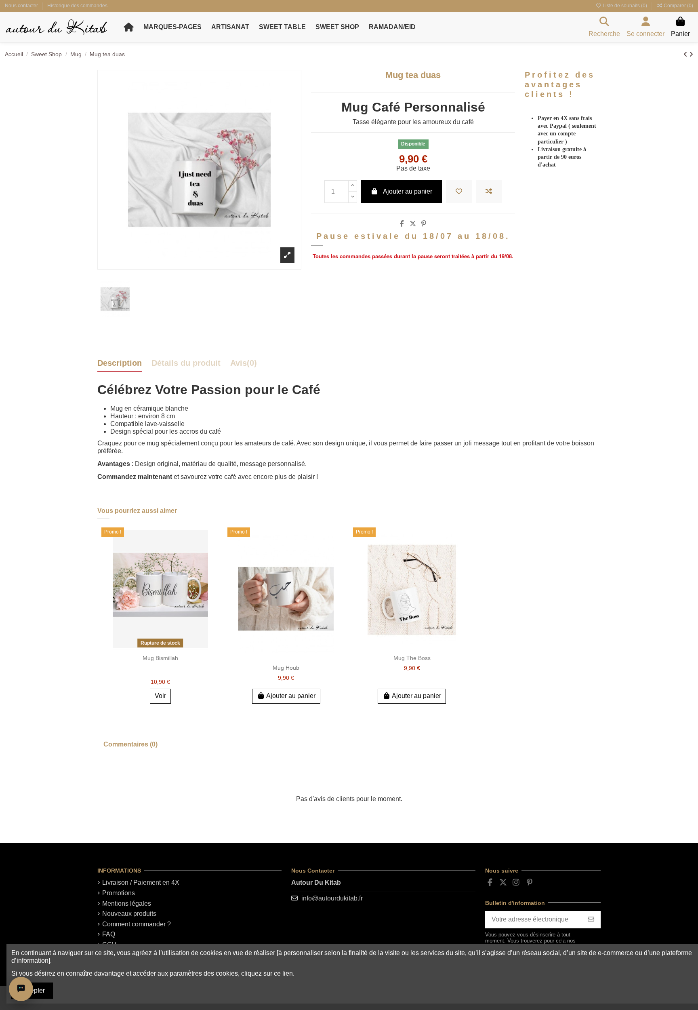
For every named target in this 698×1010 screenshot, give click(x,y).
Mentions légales (126, 903)
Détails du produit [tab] (186, 363)
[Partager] (402, 223)
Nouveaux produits (129, 913)
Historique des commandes (77, 5)
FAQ (108, 934)
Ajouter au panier (407, 191)
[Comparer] (212, 555)
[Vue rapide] (212, 570)
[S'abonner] (591, 919)
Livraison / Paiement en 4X (140, 882)
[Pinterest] (423, 223)
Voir (160, 695)
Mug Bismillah (160, 658)
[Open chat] (21, 989)
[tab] (243, 365)
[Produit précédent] (686, 54)
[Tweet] (413, 223)
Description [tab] (119, 363)
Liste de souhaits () (624, 5)
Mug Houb (286, 667)
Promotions (118, 893)
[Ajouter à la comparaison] (489, 191)
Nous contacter (22, 5)
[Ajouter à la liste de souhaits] (459, 191)
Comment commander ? (136, 924)
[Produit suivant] (691, 54)
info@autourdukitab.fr (332, 898)
